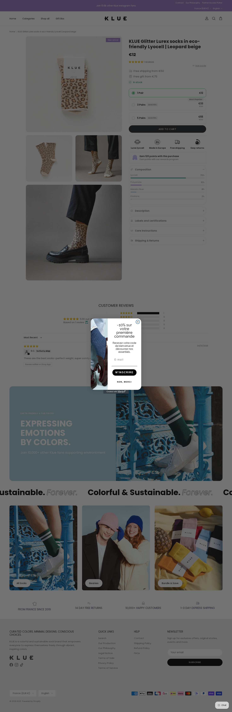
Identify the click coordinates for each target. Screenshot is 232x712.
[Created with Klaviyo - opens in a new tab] (116, 392)
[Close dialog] (138, 322)
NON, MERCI (124, 382)
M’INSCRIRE (124, 372)
